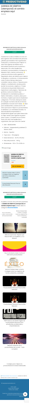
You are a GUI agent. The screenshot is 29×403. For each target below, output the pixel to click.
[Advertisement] (14, 29)
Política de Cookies (13, 389)
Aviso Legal (13, 387)
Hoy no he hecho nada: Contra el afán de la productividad (7, 214)
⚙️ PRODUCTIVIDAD (14, 1)
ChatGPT (14, 52)
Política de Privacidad (13, 388)
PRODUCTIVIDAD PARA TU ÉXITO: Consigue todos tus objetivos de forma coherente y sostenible (21, 214)
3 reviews (13, 160)
